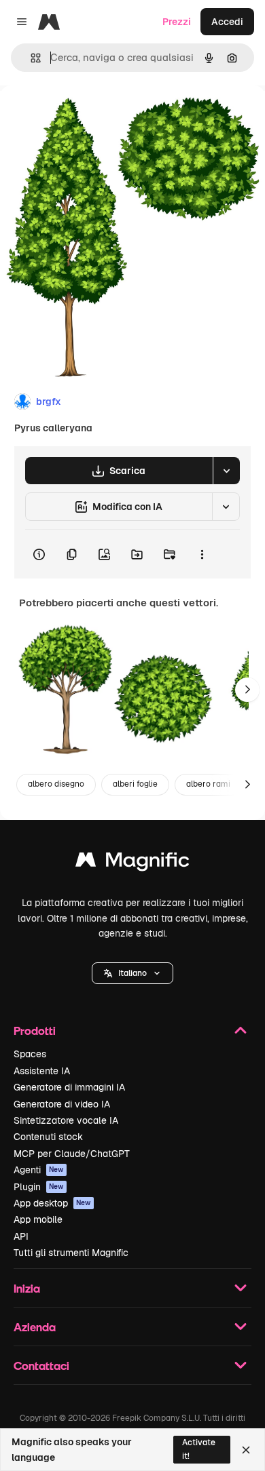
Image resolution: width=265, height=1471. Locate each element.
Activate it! (198, 1449)
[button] (132, 973)
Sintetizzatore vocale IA (66, 1120)
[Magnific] (132, 863)
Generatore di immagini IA (69, 1087)
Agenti (39, 1170)
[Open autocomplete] (30, 58)
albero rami (208, 784)
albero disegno (56, 784)
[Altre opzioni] (201, 554)
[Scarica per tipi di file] (226, 470)
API (21, 1236)
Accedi (227, 22)
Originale (89, 116)
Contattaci (41, 1365)
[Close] (245, 1450)
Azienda (35, 1327)
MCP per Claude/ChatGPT (72, 1154)
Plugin (39, 1187)
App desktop (52, 1203)
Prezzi (176, 22)
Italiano (132, 973)
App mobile (38, 1219)
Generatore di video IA (62, 1104)
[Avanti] (247, 690)
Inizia (27, 1288)
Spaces (30, 1054)
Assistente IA (42, 1071)
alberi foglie (135, 784)
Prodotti (35, 1030)
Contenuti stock (48, 1137)
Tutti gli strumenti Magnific (71, 1253)
